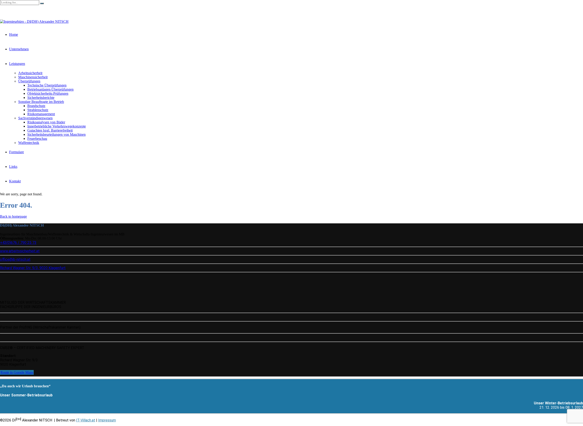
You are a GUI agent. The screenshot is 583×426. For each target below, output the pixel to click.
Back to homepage (13, 216)
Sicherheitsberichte (40, 97)
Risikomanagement (41, 114)
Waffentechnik (28, 143)
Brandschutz (36, 106)
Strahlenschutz (37, 110)
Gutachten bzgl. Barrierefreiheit (50, 130)
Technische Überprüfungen (46, 85)
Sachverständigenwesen (35, 118)
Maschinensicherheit (33, 77)
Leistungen (17, 64)
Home (13, 34)
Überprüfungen (29, 81)
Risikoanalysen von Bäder (46, 122)
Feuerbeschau (37, 138)
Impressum (107, 420)
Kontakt (15, 181)
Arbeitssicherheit (30, 73)
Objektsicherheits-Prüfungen (47, 93)
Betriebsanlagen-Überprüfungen (50, 89)
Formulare (16, 152)
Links (13, 166)
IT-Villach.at (85, 420)
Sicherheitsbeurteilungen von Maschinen (56, 134)
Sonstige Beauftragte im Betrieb (41, 102)
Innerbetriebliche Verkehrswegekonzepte (56, 126)
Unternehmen (19, 49)
